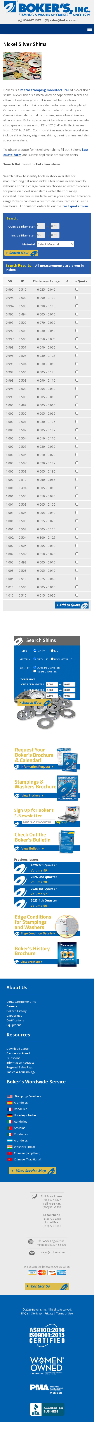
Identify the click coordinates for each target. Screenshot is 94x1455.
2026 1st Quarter (44, 891)
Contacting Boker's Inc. (21, 1002)
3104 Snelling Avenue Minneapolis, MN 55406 (51, 1243)
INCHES (41, 651)
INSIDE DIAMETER (47, 671)
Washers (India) (24, 1147)
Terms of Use (64, 1313)
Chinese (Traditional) (27, 1159)
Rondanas (20, 1134)
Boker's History (17, 1011)
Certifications (15, 1020)
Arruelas (19, 1128)
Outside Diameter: (22, 226)
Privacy (49, 1313)
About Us (17, 987)
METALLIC (42, 659)
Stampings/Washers (28, 1096)
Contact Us (40, 1286)
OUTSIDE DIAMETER (48, 667)
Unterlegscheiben (25, 1115)
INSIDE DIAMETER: (34, 690)
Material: (29, 244)
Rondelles (20, 1109)
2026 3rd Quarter (44, 867)
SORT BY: (25, 667)
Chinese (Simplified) (26, 1153)
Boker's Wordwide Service (36, 1081)
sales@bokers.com (63, 20)
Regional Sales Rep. (20, 1067)
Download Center (18, 1049)
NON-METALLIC (63, 659)
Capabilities (14, 1015)
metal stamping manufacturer (45, 90)
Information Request (20, 1062)
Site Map (36, 1313)
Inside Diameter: (23, 235)
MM (56, 651)
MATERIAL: (26, 659)
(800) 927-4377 (52, 1200)
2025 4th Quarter (44, 902)
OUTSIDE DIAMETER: (33, 684)
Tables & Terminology (21, 1072)
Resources (18, 1034)
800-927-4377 (32, 20)
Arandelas (20, 1103)
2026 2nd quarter (44, 879)
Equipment (14, 1025)
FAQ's (24, 1313)
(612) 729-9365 (52, 1218)
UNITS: (23, 651)
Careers (12, 1006)
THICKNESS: (38, 695)
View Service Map (31, 1170)
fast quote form (75, 206)
